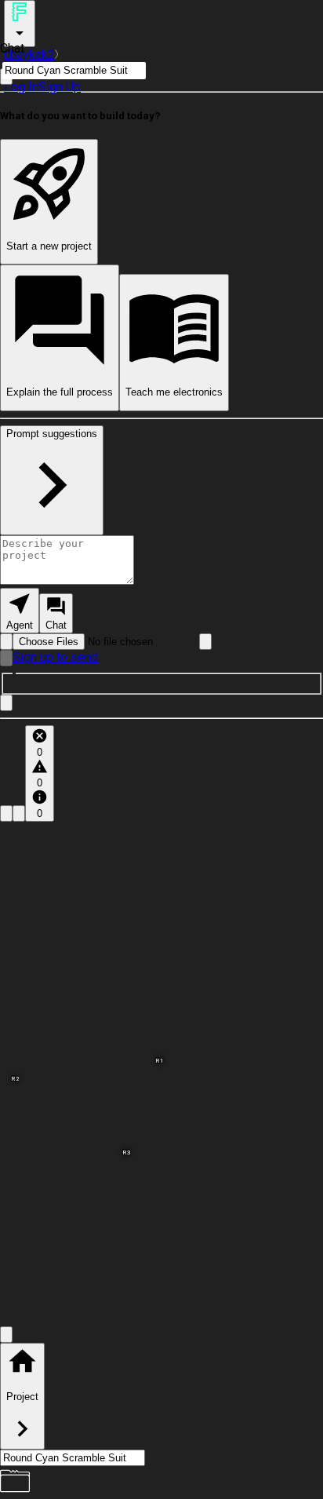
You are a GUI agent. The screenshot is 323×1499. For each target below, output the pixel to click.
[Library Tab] (6, 813)
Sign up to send (55, 657)
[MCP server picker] (205, 641)
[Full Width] (6, 703)
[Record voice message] (6, 658)
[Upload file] (6, 641)
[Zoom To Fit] (6, 1334)
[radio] (19, 610)
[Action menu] (19, 23)
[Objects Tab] (19, 813)
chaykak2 (29, 54)
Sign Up (59, 86)
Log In (21, 86)
